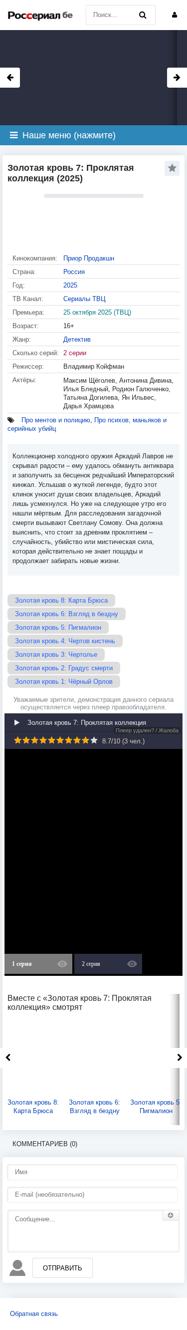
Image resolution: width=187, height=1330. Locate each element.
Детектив (77, 339)
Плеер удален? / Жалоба (147, 730)
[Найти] (143, 15)
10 (94, 740)
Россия (74, 272)
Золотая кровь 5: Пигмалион (58, 627)
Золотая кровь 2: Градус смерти (64, 668)
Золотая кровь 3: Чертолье (56, 654)
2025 (70, 285)
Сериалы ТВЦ (84, 299)
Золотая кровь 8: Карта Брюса (61, 600)
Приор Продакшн (88, 258)
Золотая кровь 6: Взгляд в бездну (66, 614)
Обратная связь (34, 1313)
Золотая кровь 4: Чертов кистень (65, 641)
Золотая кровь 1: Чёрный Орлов (64, 681)
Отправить (62, 1268)
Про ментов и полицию (55, 420)
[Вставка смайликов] (171, 1215)
